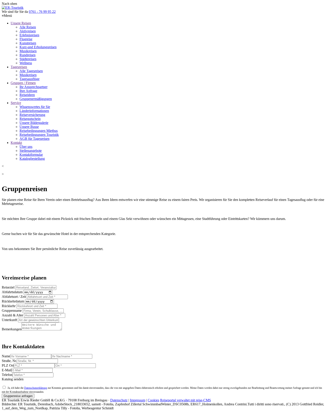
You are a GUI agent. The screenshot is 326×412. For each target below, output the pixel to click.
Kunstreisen (28, 43)
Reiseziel (8, 287)
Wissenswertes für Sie (35, 107)
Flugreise (26, 39)
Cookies (153, 400)
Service (16, 103)
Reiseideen (27, 95)
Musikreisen (28, 51)
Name (6, 356)
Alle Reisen (28, 27)
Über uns (26, 146)
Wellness (26, 63)
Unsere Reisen (21, 23)
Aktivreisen (28, 31)
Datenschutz (119, 400)
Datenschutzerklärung (35, 387)
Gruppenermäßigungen (36, 99)
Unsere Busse (29, 127)
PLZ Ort (8, 365)
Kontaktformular (31, 154)
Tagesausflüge (29, 79)
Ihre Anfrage (28, 91)
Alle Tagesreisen (31, 71)
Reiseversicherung (32, 115)
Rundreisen (27, 55)
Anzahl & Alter (12, 315)
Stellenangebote (31, 150)
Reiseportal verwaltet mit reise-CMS (185, 400)
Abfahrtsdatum (12, 292)
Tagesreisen (19, 67)
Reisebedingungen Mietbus (39, 131)
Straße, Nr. (9, 361)
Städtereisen (28, 59)
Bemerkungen (12, 329)
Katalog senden (13, 379)
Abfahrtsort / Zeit (14, 296)
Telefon (7, 375)
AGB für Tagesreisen (34, 139)
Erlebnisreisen (29, 35)
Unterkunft (9, 320)
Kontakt (16, 142)
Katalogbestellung (32, 158)
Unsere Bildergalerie (34, 123)
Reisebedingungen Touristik (39, 135)
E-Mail (7, 370)
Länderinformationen (34, 111)
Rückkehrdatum (13, 301)
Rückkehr (9, 306)
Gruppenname (12, 310)
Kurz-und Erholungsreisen (38, 47)
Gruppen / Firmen (23, 83)
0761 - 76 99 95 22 (42, 11)
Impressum (137, 400)
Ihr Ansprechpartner (33, 87)
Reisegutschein (30, 119)
